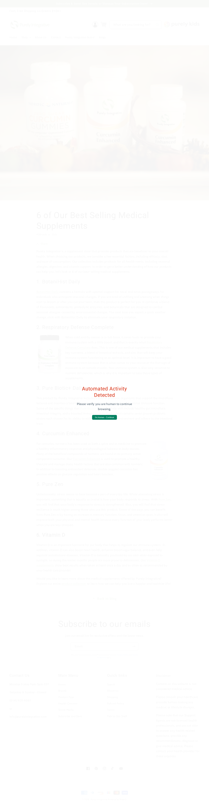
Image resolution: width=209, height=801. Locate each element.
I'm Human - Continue (104, 417)
